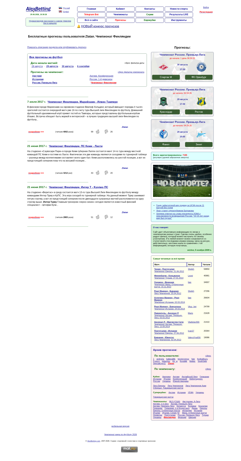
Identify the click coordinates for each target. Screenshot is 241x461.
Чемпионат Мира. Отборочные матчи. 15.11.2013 (169, 284)
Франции (182, 417)
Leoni (190, 275)
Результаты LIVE (178, 14)
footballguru (202, 359)
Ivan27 (191, 331)
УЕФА (190, 392)
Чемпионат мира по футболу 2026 (120, 434)
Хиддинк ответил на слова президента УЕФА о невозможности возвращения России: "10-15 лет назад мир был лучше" (182, 216)
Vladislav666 (193, 322)
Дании (195, 408)
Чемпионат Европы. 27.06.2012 (169, 332)
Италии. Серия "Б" (171, 413)
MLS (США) (174, 401)
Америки (166, 376)
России (156, 381)
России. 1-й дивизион (101, 79)
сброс (208, 356)
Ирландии (187, 410)
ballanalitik (170, 359)
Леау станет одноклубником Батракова (175, 210)
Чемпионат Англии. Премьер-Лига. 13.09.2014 (169, 324)
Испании (157, 379)
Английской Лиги (190, 376)
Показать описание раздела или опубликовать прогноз (56, 47)
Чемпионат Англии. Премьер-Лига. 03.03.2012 (168, 315)
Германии (204, 376)
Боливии (192, 406)
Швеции (192, 417)
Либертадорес (196, 379)
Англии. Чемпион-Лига (163, 406)
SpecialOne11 (159, 363)
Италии (167, 379)
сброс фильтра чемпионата (131, 72)
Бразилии (202, 406)
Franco (156, 361)
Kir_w (175, 361)
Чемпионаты (121, 14)
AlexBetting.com (93, 441)
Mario (190, 313)
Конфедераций (180, 379)
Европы (203, 408)
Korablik (183, 361)
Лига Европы (159, 386)
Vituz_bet (192, 306)
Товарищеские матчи (163, 397)
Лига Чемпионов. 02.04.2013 (167, 338)
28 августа (37, 66)
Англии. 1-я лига (161, 404)
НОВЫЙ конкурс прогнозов (100, 26)
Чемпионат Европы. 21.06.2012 (169, 270)
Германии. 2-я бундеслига (177, 408)
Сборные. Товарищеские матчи (168, 388)
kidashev (166, 361)
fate (189, 282)
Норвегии (157, 415)
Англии (176, 376)
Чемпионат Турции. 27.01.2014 (168, 276)
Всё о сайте (91, 20)
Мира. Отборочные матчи (194, 413)
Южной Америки (180, 381)
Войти (206, 7)
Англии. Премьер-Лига (181, 404)
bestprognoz (183, 359)
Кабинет (120, 9)
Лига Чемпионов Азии (195, 386)
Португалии (169, 415)
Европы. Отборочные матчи (166, 410)
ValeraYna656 (194, 337)
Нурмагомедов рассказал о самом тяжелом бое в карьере (50, 22)
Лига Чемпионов (175, 386)
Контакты (149, 9)
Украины (166, 381)
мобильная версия (120, 426)
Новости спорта (179, 9)
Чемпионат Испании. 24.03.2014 (169, 307)
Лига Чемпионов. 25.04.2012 (167, 292)
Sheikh (191, 269)
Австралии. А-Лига (191, 401)
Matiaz (192, 361)
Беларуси (181, 406)
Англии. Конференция (101, 76)
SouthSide (202, 361)
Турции (205, 415)
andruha (160, 359)
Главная (91, 9)
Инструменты (179, 20)
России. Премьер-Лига (189, 415)
